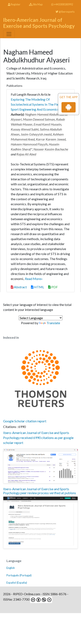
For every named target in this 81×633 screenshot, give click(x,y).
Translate (53, 323)
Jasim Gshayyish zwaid (36, 134)
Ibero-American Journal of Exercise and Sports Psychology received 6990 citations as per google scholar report (38, 438)
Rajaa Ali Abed (26, 154)
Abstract (20, 287)
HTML (38, 287)
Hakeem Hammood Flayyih (29, 144)
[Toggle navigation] (9, 34)
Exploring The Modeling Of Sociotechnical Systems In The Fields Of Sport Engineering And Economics (39, 104)
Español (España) (16, 582)
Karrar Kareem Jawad (51, 139)
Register (15, 4)
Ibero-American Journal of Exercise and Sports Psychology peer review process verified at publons (39, 491)
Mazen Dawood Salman (39, 119)
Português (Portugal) (19, 575)
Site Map (37, 4)
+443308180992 (63, 4)
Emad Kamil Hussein (47, 124)
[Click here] (40, 466)
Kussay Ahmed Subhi (25, 129)
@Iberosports (66, 11)
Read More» (34, 279)
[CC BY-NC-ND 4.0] (40, 599)
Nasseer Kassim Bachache (50, 149)
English (10, 567)
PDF (54, 287)
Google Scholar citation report (24, 421)
